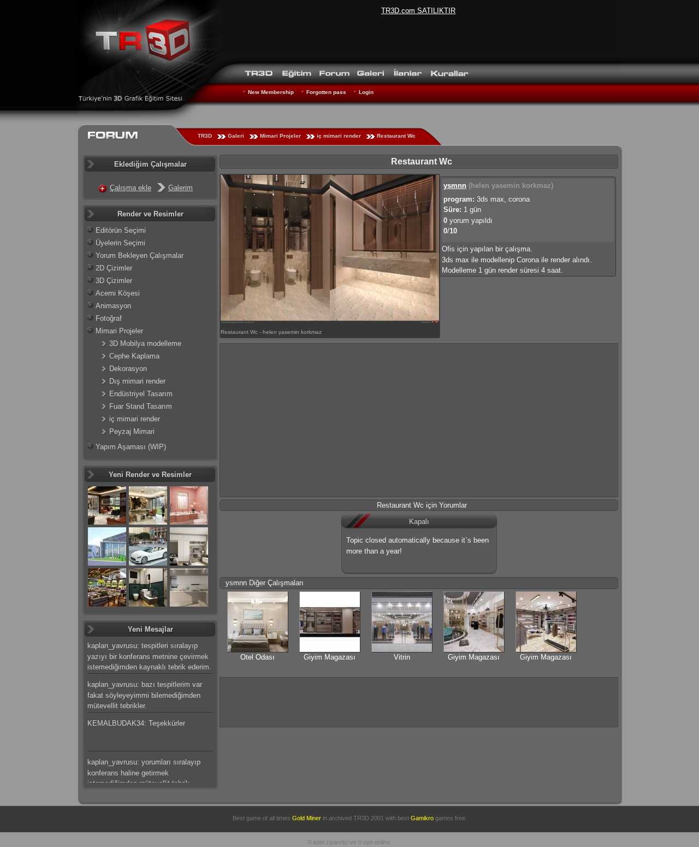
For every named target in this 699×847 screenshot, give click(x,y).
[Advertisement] (419, 420)
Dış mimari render (137, 381)
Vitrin (402, 657)
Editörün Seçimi (121, 230)
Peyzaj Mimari (132, 431)
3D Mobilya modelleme (145, 343)
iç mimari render (339, 136)
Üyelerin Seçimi (120, 243)
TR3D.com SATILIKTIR (418, 11)
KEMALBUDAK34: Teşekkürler (136, 723)
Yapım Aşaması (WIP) (131, 447)
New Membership (271, 92)
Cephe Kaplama (134, 356)
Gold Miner (306, 818)
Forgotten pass (326, 92)
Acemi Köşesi (118, 293)
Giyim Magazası (330, 657)
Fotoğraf (109, 318)
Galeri (236, 136)
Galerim (180, 188)
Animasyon (113, 306)
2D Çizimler (114, 268)
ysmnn (454, 185)
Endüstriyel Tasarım (141, 394)
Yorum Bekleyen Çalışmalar (139, 255)
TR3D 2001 (368, 818)
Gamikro (422, 818)
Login (366, 92)
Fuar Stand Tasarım (140, 406)
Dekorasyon (128, 368)
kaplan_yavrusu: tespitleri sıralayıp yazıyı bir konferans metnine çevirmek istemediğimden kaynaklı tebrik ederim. (149, 656)
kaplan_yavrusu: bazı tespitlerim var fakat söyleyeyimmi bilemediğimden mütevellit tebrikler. (144, 695)
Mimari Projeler (280, 136)
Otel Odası (257, 657)
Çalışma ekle (130, 188)
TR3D (205, 136)
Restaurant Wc (396, 136)
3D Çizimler (114, 281)
